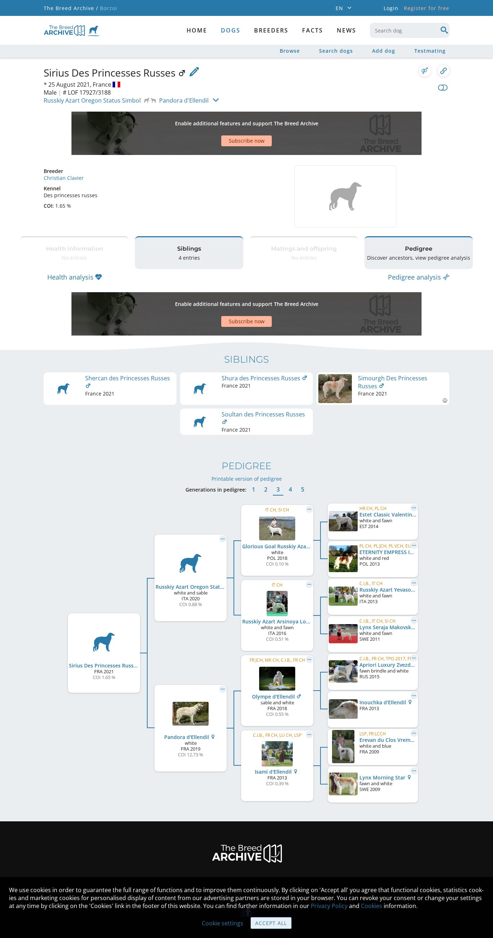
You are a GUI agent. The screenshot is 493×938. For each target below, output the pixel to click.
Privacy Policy (329, 906)
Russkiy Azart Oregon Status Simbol (92, 100)
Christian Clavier (64, 177)
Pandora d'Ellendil (184, 100)
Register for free (426, 8)
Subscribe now (247, 140)
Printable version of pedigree (246, 478)
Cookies (371, 906)
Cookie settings (222, 923)
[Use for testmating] (425, 71)
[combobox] (409, 30)
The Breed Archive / (71, 8)
